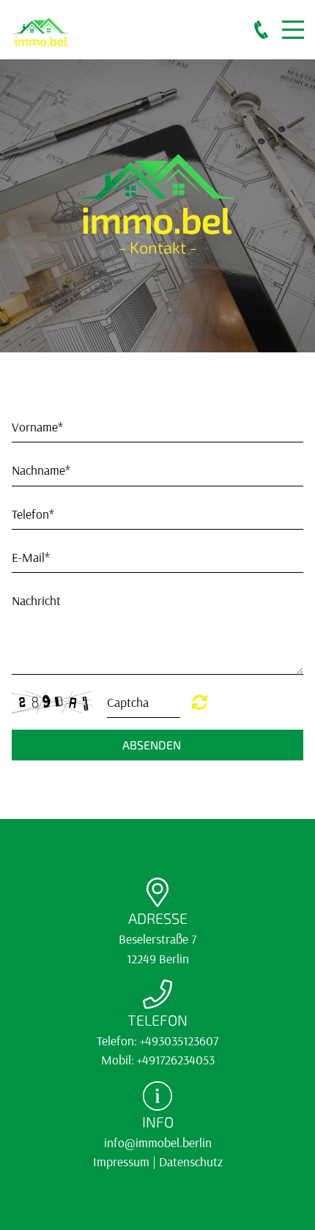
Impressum (121, 1161)
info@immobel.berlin (158, 1142)
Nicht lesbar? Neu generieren (199, 702)
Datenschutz (191, 1161)
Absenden (151, 745)
